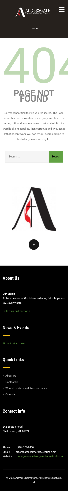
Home (34, 28)
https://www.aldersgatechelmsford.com (40, 456)
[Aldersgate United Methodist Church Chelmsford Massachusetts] (33, 18)
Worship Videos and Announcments (26, 388)
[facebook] (34, 244)
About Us (10, 375)
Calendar (10, 394)
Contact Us (11, 382)
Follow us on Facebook (16, 311)
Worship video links (14, 343)
